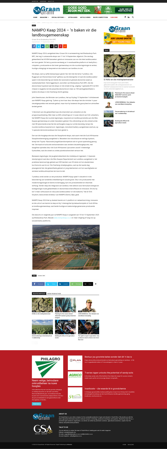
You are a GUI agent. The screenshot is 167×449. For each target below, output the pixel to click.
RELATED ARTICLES (39, 293)
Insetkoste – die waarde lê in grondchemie (105, 388)
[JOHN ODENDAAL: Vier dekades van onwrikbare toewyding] (88, 305)
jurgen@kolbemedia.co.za (72, 434)
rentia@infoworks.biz (70, 432)
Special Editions (58, 17)
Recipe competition (100, 17)
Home (35, 17)
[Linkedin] (128, 17)
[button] (132, 17)
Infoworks (69, 444)
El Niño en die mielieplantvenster (41, 314)
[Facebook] (125, 17)
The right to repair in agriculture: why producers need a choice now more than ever (88, 337)
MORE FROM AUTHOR (54, 293)
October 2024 (41, 275)
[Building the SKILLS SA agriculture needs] (65, 327)
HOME (124, 444)
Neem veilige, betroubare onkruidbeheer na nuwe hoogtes (45, 383)
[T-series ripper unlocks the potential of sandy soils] (75, 378)
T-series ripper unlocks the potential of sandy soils (109, 373)
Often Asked (72, 17)
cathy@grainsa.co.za (76, 436)
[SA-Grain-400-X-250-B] (119, 34)
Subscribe (114, 17)
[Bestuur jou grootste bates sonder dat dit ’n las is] (75, 363)
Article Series (85, 17)
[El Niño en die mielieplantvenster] (42, 305)
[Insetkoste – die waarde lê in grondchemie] (75, 394)
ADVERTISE (35, 1)
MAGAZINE (131, 444)
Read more (36, 404)
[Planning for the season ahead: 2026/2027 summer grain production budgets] (65, 305)
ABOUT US (51, 1)
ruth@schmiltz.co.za (86, 434)
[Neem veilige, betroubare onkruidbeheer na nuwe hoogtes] (47, 367)
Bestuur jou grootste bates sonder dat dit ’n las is (108, 357)
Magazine (43, 17)
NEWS (38, 22)
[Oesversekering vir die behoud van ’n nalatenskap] (42, 327)
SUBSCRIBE (43, 1)
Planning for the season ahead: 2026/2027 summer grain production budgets (65, 315)
